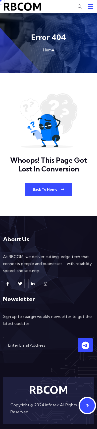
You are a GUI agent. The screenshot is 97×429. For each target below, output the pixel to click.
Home (48, 49)
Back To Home (45, 189)
